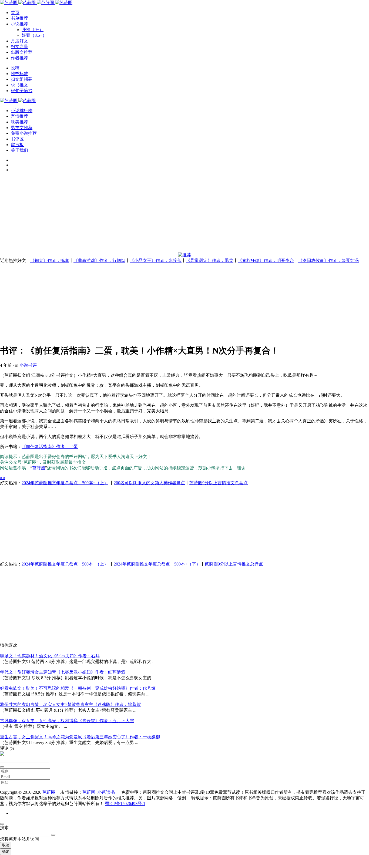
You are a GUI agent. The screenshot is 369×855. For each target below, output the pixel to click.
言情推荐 (19, 116)
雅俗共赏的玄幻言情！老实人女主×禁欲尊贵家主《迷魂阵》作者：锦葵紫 (70, 704)
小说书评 (28, 365)
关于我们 (19, 150)
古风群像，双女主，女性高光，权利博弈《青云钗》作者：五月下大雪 (67, 720)
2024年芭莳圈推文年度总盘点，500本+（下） (157, 564)
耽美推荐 (19, 122)
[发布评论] (2, 767)
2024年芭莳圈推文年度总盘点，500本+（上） (65, 482)
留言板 (17, 144)
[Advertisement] (162, 214)
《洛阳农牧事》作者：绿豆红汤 (328, 260)
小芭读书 (106, 792)
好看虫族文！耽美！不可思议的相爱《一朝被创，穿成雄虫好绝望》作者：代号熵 (78, 688)
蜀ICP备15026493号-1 (125, 803)
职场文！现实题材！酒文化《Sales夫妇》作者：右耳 (50, 656)
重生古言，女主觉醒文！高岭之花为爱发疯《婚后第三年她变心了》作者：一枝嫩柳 (80, 737)
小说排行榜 (21, 110)
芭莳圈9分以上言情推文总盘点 (218, 482)
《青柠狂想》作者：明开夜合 (266, 260)
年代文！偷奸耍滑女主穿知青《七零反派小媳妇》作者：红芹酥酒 (62, 672)
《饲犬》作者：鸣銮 (49, 260)
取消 (5, 845)
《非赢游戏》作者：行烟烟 (99, 260)
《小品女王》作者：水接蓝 (156, 260)
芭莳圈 (38, 468)
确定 (5, 852)
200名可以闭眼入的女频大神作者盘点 (149, 482)
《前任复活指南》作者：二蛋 (50, 446)
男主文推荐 (21, 127)
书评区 (17, 139)
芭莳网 (88, 792)
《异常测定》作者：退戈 (209, 260)
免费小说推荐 (24, 133)
